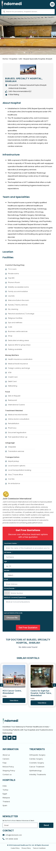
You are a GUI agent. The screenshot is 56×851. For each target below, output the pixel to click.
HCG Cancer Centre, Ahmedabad (12, 692)
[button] (52, 4)
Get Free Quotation (28, 627)
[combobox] (7, 593)
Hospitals (13, 59)
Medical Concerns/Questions (15, 597)
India (5, 696)
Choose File (12, 617)
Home (5, 59)
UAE (20, 59)
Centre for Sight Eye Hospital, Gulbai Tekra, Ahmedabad (41, 693)
